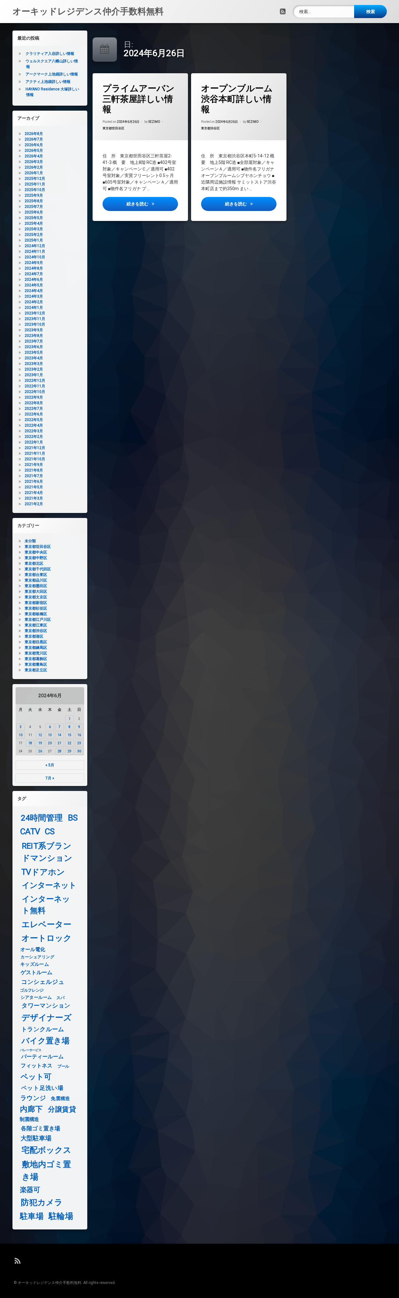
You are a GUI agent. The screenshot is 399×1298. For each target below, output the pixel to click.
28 (59, 751)
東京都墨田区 (36, 586)
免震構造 (60, 1098)
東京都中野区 (36, 558)
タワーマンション (46, 1006)
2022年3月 (34, 431)
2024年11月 (35, 251)
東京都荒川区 (36, 653)
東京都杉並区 (36, 608)
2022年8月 (34, 403)
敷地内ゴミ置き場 (46, 1170)
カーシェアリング (37, 957)
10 (20, 735)
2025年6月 (34, 212)
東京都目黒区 (36, 642)
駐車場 (32, 1216)
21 (59, 743)
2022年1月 (34, 442)
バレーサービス (30, 1050)
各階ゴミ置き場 (40, 1128)
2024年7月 (34, 274)
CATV (30, 831)
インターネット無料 (46, 904)
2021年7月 (34, 476)
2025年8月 (34, 201)
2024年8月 (34, 268)
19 (40, 743)
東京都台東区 (36, 574)
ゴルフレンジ (32, 990)
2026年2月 (34, 167)
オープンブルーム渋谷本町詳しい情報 (237, 98)
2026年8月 (34, 134)
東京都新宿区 (36, 603)
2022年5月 (34, 420)
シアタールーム (36, 997)
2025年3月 (34, 229)
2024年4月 (34, 291)
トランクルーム (42, 1029)
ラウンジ (33, 1097)
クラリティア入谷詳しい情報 (50, 53)
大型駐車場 (36, 1138)
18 (30, 743)
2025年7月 (34, 206)
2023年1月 (34, 375)
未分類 (30, 541)
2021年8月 (34, 470)
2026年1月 (34, 173)
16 (79, 735)
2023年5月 (34, 352)
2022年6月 (34, 414)
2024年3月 (34, 296)
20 (50, 743)
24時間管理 (41, 818)
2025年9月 (34, 195)
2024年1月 (34, 307)
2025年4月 (34, 223)
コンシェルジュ (43, 982)
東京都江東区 (36, 625)
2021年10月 (35, 459)
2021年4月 (34, 493)
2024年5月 (34, 285)
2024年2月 (34, 302)
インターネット (49, 885)
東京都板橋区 (36, 614)
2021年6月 (34, 481)
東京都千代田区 (38, 569)
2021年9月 (34, 464)
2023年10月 (35, 324)
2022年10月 (35, 392)
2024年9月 (34, 263)
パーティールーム (42, 1057)
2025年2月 (34, 234)
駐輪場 (61, 1216)
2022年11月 (35, 386)
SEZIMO (154, 121)
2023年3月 (34, 364)
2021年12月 (35, 448)
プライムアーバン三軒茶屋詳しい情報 (139, 98)
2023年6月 (34, 347)
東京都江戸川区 (38, 619)
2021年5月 (34, 487)
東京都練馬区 (36, 647)
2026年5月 (34, 150)
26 (40, 751)
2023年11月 (35, 319)
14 (59, 735)
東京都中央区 (36, 552)
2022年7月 (34, 408)
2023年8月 (34, 335)
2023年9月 (34, 330)
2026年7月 (34, 139)
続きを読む (152, 203)
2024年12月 (35, 246)
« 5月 (50, 765)
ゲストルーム (37, 972)
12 (40, 735)
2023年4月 (34, 358)
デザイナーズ (47, 1017)
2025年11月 (35, 184)
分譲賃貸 (62, 1109)
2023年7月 (34, 341)
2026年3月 (34, 162)
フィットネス (37, 1066)
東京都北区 (34, 563)
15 (69, 735)
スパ (60, 997)
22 (69, 743)
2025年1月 (34, 240)
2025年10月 (35, 190)
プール (63, 1066)
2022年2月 (34, 436)
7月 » (50, 778)
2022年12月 (35, 380)
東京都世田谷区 (113, 128)
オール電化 (33, 949)
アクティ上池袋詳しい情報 (48, 81)
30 (79, 751)
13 (50, 735)
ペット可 (36, 1076)
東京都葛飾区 (36, 659)
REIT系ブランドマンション (47, 852)
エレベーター (46, 924)
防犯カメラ (41, 1202)
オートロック (47, 938)
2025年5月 (34, 218)
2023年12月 (35, 313)
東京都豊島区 (36, 664)
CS (50, 831)
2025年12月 (35, 178)
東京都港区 (34, 636)
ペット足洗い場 (42, 1088)
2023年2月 (34, 369)
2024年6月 (34, 279)
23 (79, 743)
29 (69, 751)
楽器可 (30, 1190)
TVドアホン (43, 872)
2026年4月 (34, 156)
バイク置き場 (46, 1041)
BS (73, 818)
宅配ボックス (46, 1150)
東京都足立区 (36, 670)
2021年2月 (34, 504)
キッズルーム (34, 964)
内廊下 (31, 1109)
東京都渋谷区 (210, 128)
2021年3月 (34, 498)
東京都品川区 (36, 580)
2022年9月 (34, 397)
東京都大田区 (36, 591)
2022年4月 (34, 425)
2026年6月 (34, 145)
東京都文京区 (36, 597)
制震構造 (29, 1119)
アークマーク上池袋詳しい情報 (52, 74)
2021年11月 (35, 453)
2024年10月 (35, 257)
